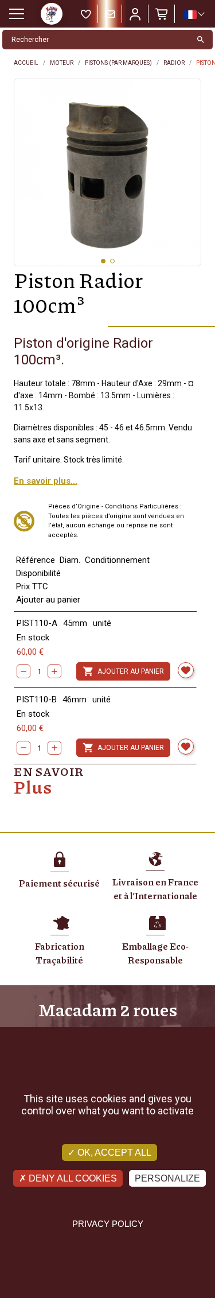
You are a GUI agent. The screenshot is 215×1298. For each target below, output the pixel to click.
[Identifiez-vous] (135, 14)
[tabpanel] (107, 172)
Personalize (167, 1178)
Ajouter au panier (123, 671)
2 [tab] (112, 261)
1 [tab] (103, 261)
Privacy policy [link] (107, 1224)
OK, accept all (113, 1152)
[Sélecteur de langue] (194, 14)
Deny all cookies (71, 1178)
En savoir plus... (45, 481)
